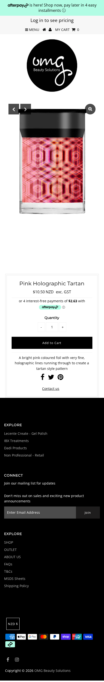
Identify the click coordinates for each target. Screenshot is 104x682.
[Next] (25, 109)
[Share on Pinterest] (60, 378)
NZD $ (13, 624)
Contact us (50, 388)
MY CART (67, 29)
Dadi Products (15, 448)
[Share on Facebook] (43, 378)
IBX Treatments (16, 440)
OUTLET (10, 549)
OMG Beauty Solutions (52, 670)
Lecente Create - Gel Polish (25, 433)
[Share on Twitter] (51, 378)
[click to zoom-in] (90, 109)
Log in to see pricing (52, 20)
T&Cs (8, 571)
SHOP (8, 542)
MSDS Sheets (14, 578)
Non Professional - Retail (24, 455)
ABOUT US (12, 557)
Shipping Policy (16, 586)
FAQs (8, 564)
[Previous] (13, 109)
